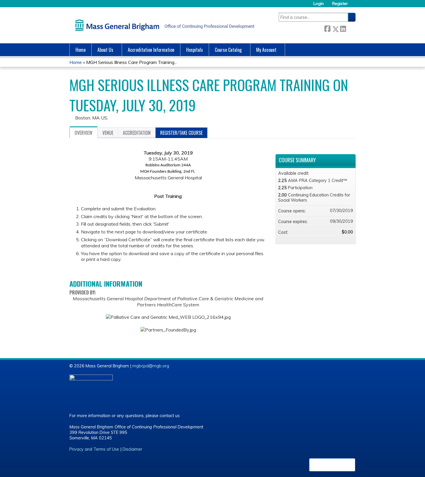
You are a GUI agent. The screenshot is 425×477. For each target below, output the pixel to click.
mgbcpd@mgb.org (150, 366)
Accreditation (137, 132)
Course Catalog (228, 49)
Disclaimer (132, 449)
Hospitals (194, 49)
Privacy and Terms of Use (94, 449)
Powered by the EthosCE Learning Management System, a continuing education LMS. (332, 465)
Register (340, 3)
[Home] (163, 25)
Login (318, 3)
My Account (266, 49)
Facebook (327, 28)
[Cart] (354, 5)
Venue (107, 132)
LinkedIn (343, 28)
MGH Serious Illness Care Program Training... (131, 62)
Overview (84, 132)
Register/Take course (181, 132)
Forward (351, 28)
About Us (105, 49)
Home (80, 49)
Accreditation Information (151, 49)
